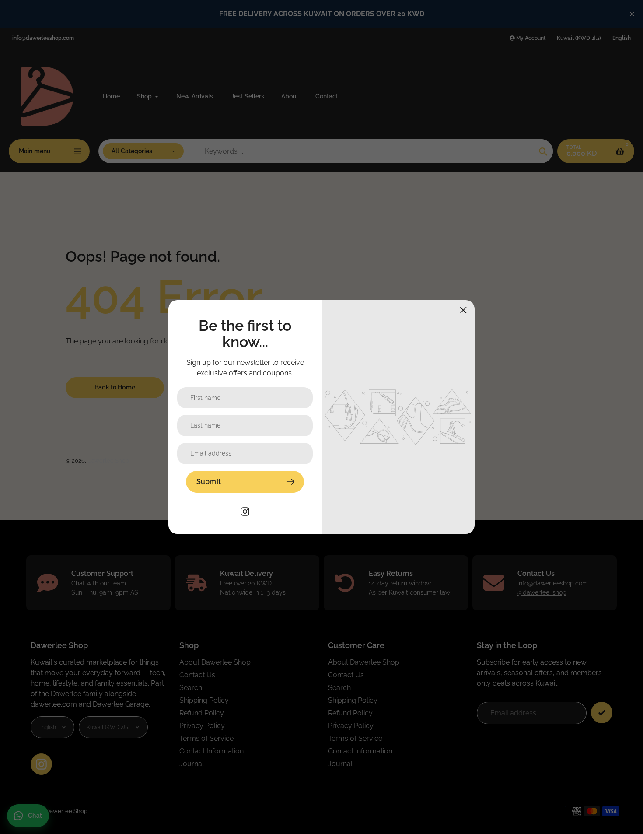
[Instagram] (245, 511)
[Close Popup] (463, 310)
